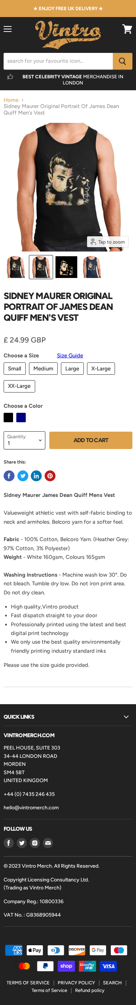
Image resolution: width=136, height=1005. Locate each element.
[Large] (73, 376)
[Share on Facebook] (9, 475)
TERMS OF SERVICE (28, 982)
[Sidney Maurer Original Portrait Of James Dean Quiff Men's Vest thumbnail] (15, 267)
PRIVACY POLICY (76, 982)
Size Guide (70, 355)
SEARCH (112, 982)
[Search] (122, 61)
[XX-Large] (20, 394)
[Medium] (44, 376)
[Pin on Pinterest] (50, 475)
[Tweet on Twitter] (22, 475)
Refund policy (89, 990)
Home (11, 100)
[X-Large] (102, 376)
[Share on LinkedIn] (36, 475)
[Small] (16, 376)
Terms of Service (49, 990)
